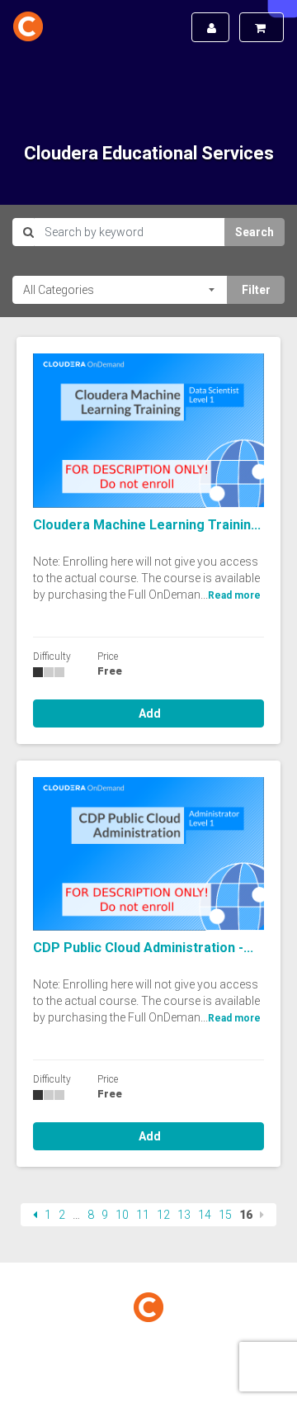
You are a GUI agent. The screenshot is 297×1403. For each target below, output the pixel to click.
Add (148, 713)
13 (184, 1214)
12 (163, 1214)
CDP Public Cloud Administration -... (143, 947)
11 (142, 1214)
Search (254, 232)
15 (225, 1214)
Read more (234, 595)
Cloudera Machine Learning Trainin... (147, 525)
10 (122, 1214)
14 (204, 1214)
